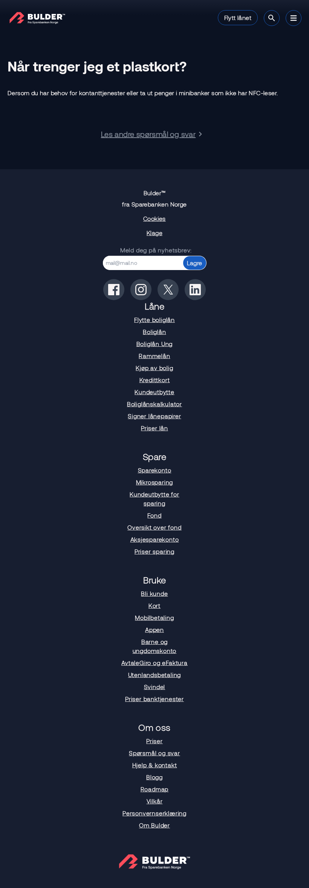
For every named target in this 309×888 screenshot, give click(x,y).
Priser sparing (154, 551)
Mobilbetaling (154, 617)
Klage (154, 232)
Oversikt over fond (154, 527)
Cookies (154, 218)
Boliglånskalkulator (154, 403)
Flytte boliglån (154, 319)
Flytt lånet (237, 17)
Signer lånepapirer (154, 415)
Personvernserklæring (154, 813)
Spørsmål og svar (154, 752)
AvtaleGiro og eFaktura (154, 662)
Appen (154, 629)
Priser (154, 740)
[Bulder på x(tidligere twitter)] (168, 289)
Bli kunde (154, 593)
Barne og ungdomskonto (155, 646)
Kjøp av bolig (154, 367)
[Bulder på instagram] (140, 289)
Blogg (154, 776)
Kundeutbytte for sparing (154, 498)
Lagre (194, 262)
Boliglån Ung (154, 343)
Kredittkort (154, 379)
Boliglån (154, 331)
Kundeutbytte (154, 391)
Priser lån (154, 427)
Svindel (154, 686)
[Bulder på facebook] (113, 289)
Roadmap (155, 788)
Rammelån (154, 355)
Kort (154, 605)
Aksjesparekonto (154, 539)
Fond (154, 515)
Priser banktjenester (154, 698)
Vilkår (155, 801)
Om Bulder (154, 825)
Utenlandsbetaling (154, 674)
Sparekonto (154, 470)
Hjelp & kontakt (154, 764)
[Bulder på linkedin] (195, 289)
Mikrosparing (154, 482)
